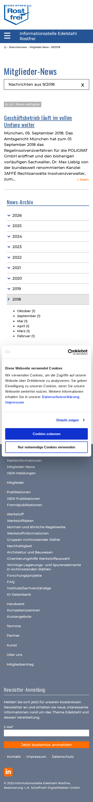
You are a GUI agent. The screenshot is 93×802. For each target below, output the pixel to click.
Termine (14, 626)
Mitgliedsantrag (20, 664)
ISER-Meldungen (21, 473)
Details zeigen (67, 420)
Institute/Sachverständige (29, 588)
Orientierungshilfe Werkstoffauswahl (38, 558)
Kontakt (14, 756)
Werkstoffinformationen (28, 533)
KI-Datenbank (19, 594)
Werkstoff (15, 514)
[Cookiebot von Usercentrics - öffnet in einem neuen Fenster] (68, 352)
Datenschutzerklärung (60, 397)
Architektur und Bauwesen (30, 552)
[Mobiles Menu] (7, 35)
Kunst (12, 645)
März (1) (23, 331)
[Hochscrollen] (85, 794)
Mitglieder (15, 482)
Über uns (14, 654)
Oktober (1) (26, 311)
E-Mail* (8, 727)
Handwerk (15, 604)
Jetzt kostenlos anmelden (46, 744)
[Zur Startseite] (18, 15)
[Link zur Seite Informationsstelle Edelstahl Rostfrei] (5, 47)
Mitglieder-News (21, 467)
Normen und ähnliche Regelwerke (36, 527)
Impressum (14, 402)
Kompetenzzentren (23, 610)
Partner (13, 635)
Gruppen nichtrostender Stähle (33, 539)
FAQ (11, 582)
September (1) (28, 316)
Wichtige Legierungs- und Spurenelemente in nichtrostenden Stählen (44, 567)
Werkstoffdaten (20, 521)
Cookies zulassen (46, 434)
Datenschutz (63, 756)
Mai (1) (22, 321)
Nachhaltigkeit (19, 546)
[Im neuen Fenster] (8, 772)
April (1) (23, 326)
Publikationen (19, 492)
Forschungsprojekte (24, 575)
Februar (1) (26, 336)
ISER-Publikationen (23, 498)
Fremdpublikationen (24, 505)
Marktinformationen (24, 460)
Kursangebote (19, 616)
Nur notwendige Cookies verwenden (46, 447)
